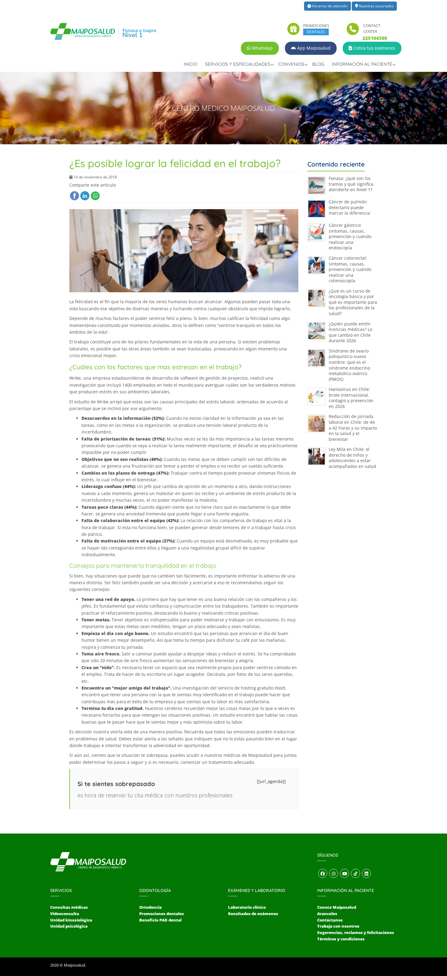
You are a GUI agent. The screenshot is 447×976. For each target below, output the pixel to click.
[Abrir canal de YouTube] (344, 873)
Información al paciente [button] (362, 64)
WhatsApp (262, 48)
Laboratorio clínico (247, 907)
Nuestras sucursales (375, 6)
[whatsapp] (95, 195)
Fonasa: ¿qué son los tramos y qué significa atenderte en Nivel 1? (351, 183)
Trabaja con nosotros (338, 926)
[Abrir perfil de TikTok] (355, 873)
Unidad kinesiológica (71, 920)
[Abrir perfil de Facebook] (322, 873)
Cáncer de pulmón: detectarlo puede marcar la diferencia (349, 207)
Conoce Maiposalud (336, 907)
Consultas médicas (69, 907)
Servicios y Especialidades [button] (237, 64)
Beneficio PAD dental (160, 920)
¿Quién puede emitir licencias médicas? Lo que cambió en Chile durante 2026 (350, 332)
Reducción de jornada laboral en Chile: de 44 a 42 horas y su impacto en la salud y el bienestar (353, 427)
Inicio (190, 64)
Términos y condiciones (341, 939)
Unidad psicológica (69, 926)
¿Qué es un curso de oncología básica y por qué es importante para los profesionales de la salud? (353, 302)
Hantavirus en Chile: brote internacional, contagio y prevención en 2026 (351, 397)
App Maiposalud (313, 48)
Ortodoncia (150, 907)
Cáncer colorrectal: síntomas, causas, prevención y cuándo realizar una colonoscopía (350, 269)
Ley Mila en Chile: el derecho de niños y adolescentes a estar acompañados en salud (352, 457)
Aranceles (327, 913)
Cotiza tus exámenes (373, 48)
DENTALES (316, 31)
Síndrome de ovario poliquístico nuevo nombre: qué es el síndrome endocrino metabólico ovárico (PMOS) (349, 365)
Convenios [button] (291, 64)
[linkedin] (84, 195)
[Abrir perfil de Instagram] (333, 873)
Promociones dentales (161, 913)
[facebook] (74, 195)
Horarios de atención (329, 6)
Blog (318, 64)
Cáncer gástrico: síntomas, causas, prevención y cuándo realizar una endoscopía (350, 236)
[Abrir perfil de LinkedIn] (366, 873)
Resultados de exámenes (253, 913)
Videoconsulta (64, 913)
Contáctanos (330, 920)
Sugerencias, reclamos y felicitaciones (355, 932)
